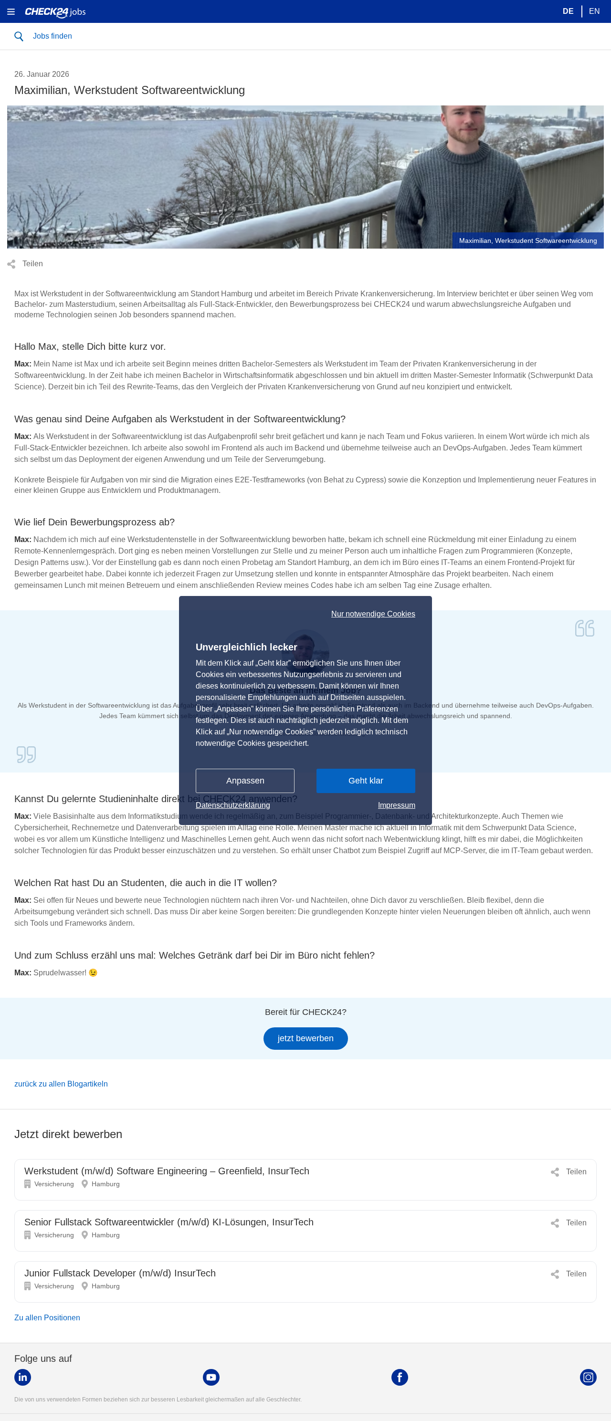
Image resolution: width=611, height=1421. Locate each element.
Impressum (396, 805)
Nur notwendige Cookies (373, 614)
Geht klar (365, 780)
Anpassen (245, 780)
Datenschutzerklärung (233, 805)
